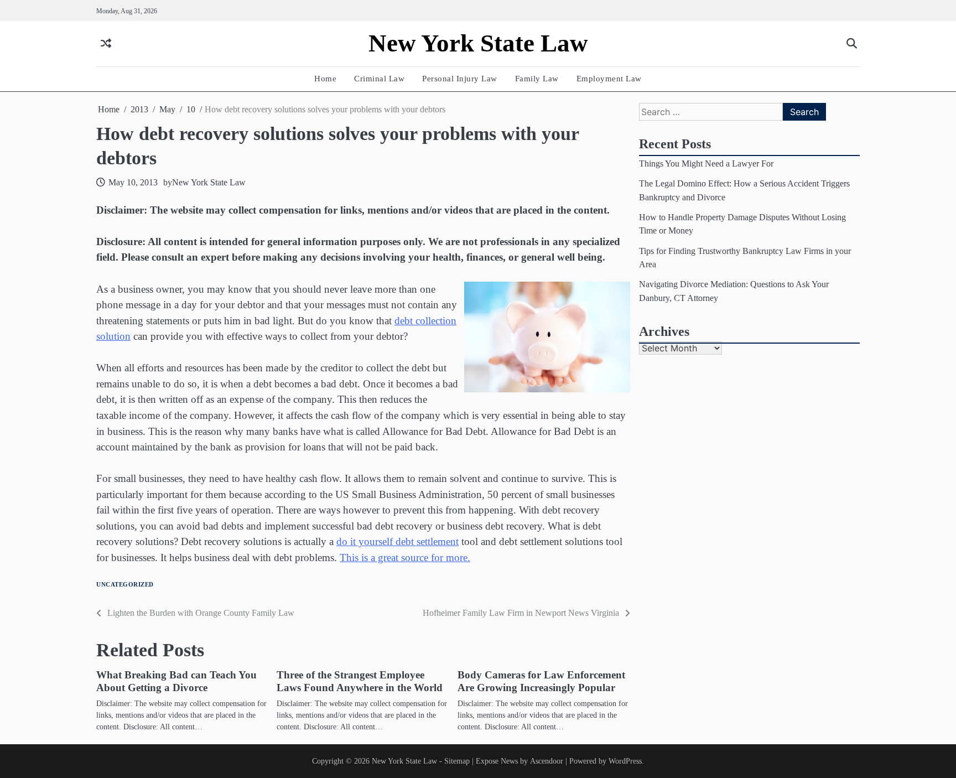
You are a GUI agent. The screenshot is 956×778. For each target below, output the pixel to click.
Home (325, 78)
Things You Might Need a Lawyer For (706, 164)
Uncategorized (125, 585)
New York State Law (478, 43)
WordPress (625, 760)
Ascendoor (546, 760)
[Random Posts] (106, 44)
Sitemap (457, 760)
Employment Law (609, 78)
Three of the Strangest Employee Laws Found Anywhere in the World (360, 681)
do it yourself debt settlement (397, 541)
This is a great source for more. (405, 557)
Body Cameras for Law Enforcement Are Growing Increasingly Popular (541, 681)
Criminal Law (379, 78)
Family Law (537, 78)
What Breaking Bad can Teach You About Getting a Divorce (176, 681)
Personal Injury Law (459, 78)
